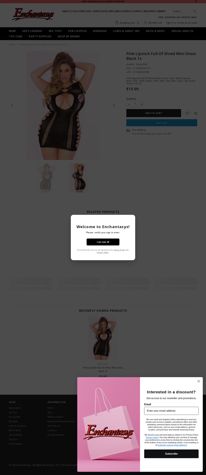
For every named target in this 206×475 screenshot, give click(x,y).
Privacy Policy (102, 252)
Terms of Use (119, 250)
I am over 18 (103, 242)
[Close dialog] (198, 381)
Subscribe (171, 453)
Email (147, 404)
